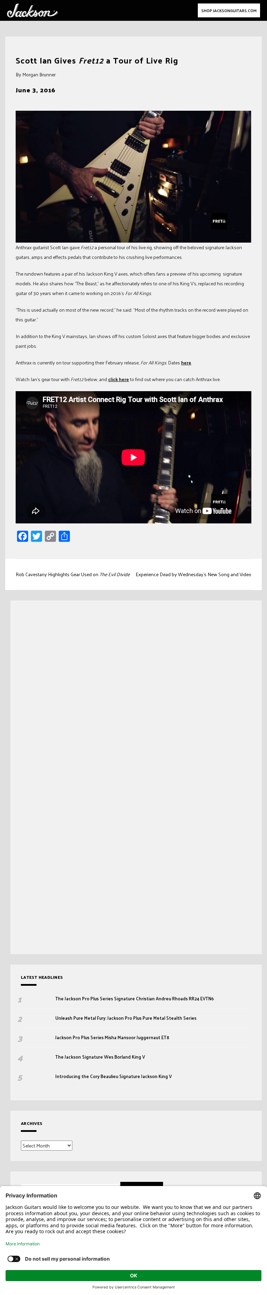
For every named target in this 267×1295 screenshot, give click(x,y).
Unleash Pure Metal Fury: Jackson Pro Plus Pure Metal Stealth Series (126, 1018)
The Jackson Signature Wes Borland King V (100, 1057)
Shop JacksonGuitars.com (229, 10)
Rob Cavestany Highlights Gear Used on (73, 574)
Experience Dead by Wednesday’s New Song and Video (193, 574)
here (186, 362)
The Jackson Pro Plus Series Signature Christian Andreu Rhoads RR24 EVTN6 (134, 998)
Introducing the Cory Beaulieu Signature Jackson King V (113, 1076)
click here (118, 379)
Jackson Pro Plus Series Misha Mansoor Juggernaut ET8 (112, 1037)
